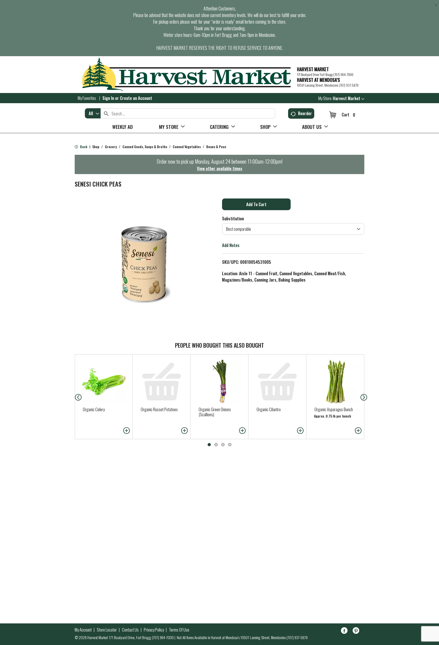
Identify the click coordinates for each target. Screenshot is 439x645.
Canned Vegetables (187, 146)
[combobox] (93, 113)
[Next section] (365, 396)
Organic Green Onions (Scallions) (215, 412)
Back (83, 146)
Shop (95, 146)
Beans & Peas (216, 146)
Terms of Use (179, 629)
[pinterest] (356, 631)
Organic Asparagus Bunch (334, 409)
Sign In (108, 98)
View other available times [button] (219, 168)
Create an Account (136, 98)
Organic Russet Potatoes (159, 409)
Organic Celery (94, 409)
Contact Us (130, 629)
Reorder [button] (305, 113)
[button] (348, 98)
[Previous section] (74, 396)
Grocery (111, 146)
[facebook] (344, 631)
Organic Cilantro (269, 409)
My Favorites (87, 98)
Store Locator (107, 629)
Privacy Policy (154, 629)
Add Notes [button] (231, 245)
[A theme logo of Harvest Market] (183, 74)
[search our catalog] (106, 113)
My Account (83, 629)
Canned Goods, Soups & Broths (144, 146)
